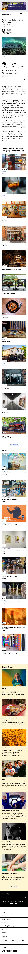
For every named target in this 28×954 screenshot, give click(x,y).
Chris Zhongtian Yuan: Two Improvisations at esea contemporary (13, 628)
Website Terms (6, 919)
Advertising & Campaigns (8, 926)
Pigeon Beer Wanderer (7, 388)
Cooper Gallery (9, 70)
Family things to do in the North (10, 810)
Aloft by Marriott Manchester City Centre (11, 269)
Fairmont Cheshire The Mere (8, 293)
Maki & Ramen (5, 317)
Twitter (5, 940)
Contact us (5, 909)
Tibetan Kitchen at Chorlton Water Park (7, 437)
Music (3, 779)
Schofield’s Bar (5, 173)
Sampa (3, 197)
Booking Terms (6, 922)
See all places (14, 444)
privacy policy (13, 903)
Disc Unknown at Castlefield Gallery (10, 499)
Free (24, 79)
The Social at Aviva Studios (5, 221)
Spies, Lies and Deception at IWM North (11, 524)
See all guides (14, 886)
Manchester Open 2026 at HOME (9, 576)
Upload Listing (6, 932)
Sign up (24, 898)
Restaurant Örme (6, 341)
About (3, 912)
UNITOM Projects (6, 412)
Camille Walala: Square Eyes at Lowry (10, 653)
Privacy (4, 916)
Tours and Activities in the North (10, 873)
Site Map (4, 929)
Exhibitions (5, 748)
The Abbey (4, 365)
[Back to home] (7, 14)
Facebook (21, 940)
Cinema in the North (7, 842)
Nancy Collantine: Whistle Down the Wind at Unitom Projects (14, 551)
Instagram (12, 940)
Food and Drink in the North (9, 718)
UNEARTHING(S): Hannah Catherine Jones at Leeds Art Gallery (14, 473)
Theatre (4, 688)
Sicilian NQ (4, 245)
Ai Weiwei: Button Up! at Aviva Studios (11, 602)
